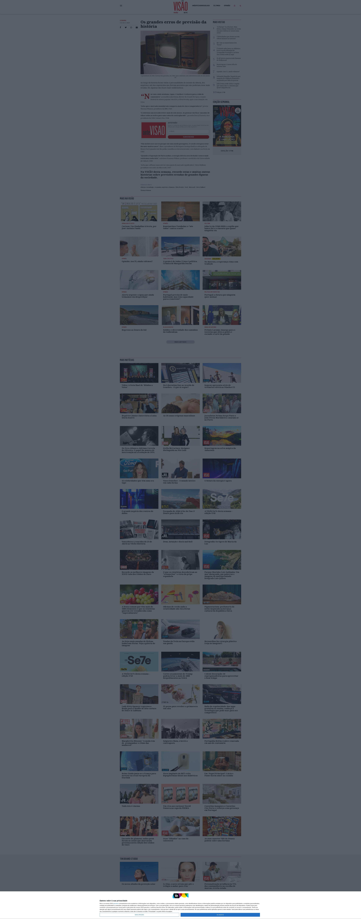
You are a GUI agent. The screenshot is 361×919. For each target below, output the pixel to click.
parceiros (116, 903)
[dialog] (180, 905)
